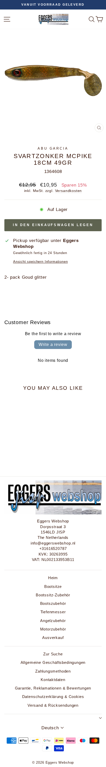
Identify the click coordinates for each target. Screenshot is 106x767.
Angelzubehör (53, 620)
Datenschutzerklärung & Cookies (53, 696)
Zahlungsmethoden (53, 671)
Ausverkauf (53, 637)
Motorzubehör (53, 629)
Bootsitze (53, 586)
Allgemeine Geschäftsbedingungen (53, 662)
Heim (53, 578)
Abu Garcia (53, 148)
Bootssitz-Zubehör (53, 595)
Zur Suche (53, 654)
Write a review (53, 344)
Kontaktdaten (53, 679)
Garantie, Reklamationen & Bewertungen (53, 688)
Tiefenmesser (53, 612)
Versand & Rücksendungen (53, 705)
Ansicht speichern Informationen (40, 262)
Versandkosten (68, 191)
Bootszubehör (53, 603)
